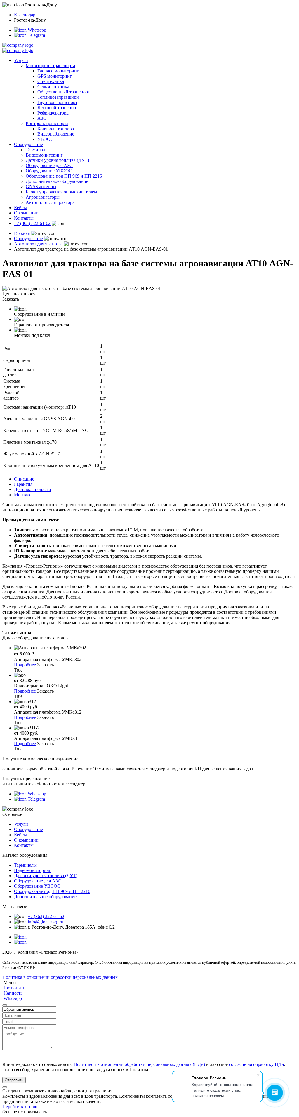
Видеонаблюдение (55, 133)
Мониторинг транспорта (50, 65)
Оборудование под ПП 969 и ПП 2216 (64, 176)
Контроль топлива (55, 128)
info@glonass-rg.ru (45, 921)
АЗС (41, 118)
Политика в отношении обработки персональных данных (60, 977)
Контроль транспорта (47, 123)
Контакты (24, 218)
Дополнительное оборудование (57, 181)
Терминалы (37, 149)
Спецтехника (50, 81)
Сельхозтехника (53, 86)
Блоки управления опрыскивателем (61, 191)
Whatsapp (36, 29)
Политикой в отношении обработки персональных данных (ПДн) (139, 1064)
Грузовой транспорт (57, 102)
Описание (24, 478)
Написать (12, 993)
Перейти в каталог (20, 1106)
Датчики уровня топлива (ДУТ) (57, 160)
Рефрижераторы (53, 112)
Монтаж (22, 494)
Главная (22, 233)
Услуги (21, 60)
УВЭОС (45, 139)
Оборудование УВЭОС (49, 170)
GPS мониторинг (54, 76)
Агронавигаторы (43, 197)
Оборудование (28, 144)
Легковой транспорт (57, 107)
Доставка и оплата (32, 489)
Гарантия (23, 484)
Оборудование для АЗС (49, 165)
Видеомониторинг (44, 154)
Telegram (36, 35)
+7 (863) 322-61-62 (32, 223)
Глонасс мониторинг (58, 70)
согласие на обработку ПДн (256, 1064)
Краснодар (24, 14)
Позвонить (13, 987)
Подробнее (25, 664)
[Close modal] (4, 1005)
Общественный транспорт (63, 91)
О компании (26, 212)
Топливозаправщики (58, 97)
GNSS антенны (41, 186)
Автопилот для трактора (50, 202)
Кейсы (20, 207)
